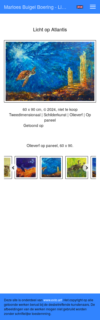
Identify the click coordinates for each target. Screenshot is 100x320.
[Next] (87, 168)
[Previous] (13, 168)
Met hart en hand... (61, 125)
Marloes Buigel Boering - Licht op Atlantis (38, 6)
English (80, 7)
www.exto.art (52, 300)
